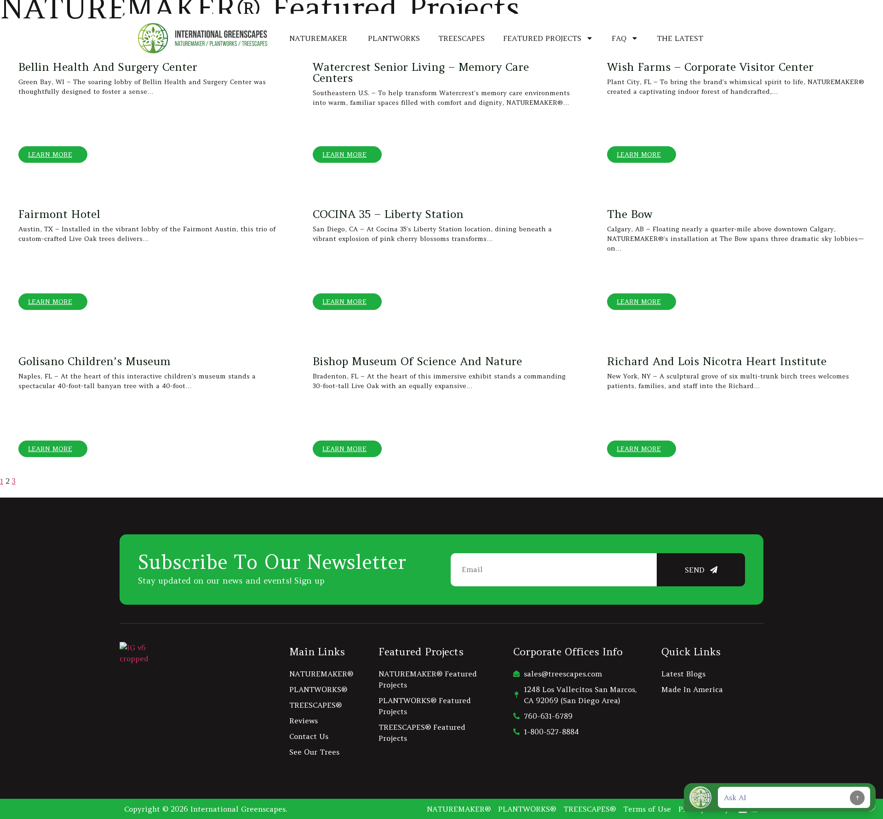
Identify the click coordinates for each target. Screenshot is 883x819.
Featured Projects (542, 38)
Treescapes (461, 38)
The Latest (680, 38)
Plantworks (394, 38)
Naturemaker (319, 38)
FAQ (619, 38)
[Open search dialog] (738, 36)
